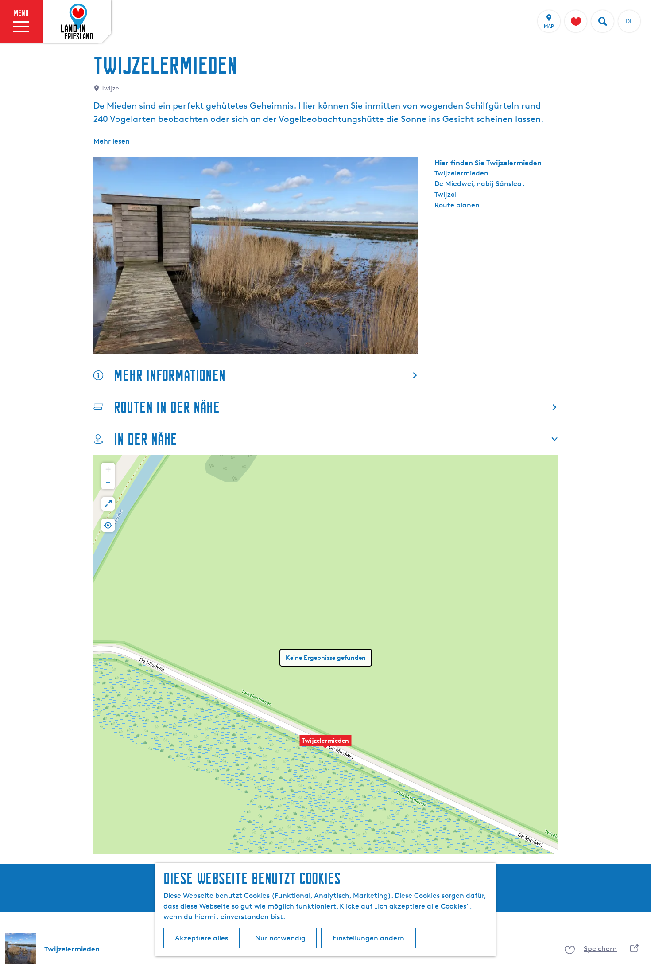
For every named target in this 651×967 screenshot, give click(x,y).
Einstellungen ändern (368, 938)
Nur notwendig (280, 938)
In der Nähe (145, 439)
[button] (325, 745)
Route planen (457, 205)
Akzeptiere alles (201, 938)
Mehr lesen (111, 141)
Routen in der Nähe (167, 407)
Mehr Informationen (169, 375)
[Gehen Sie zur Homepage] (77, 22)
